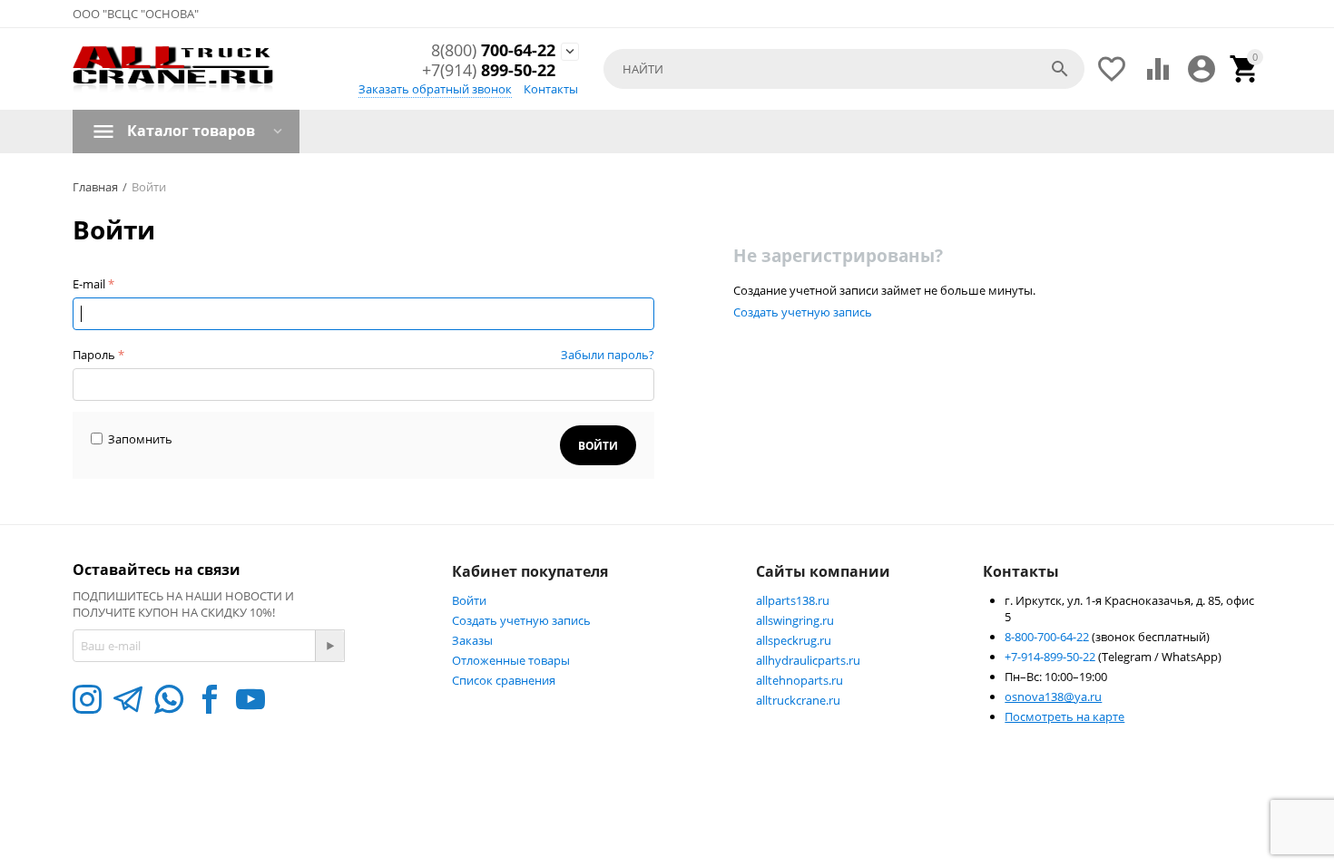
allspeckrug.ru (793, 640)
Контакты (551, 89)
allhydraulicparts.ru (808, 660)
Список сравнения (503, 680)
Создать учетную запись (802, 312)
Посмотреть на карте (1064, 716)
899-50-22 (488, 71)
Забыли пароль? (607, 354)
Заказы (472, 640)
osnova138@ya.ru (1053, 696)
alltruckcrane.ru (798, 700)
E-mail (89, 284)
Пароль (94, 354)
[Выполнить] (329, 645)
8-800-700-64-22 (1048, 636)
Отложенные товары (511, 660)
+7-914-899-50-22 (1051, 656)
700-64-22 (493, 51)
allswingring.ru (795, 620)
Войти (469, 600)
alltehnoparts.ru (799, 680)
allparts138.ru (792, 600)
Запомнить (140, 439)
